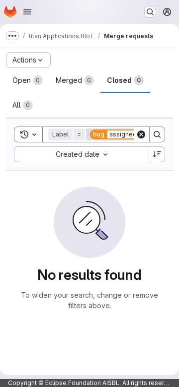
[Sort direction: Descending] (157, 154)
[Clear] (141, 134)
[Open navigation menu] (27, 12)
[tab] (27, 80)
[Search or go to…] (150, 12)
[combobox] (81, 154)
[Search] (157, 134)
